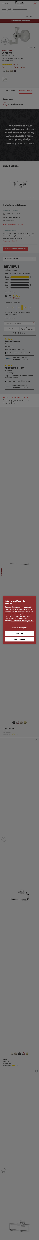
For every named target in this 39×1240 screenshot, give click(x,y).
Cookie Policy (16, 621)
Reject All (19, 633)
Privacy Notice (28, 621)
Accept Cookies (19, 639)
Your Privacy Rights (19, 628)
